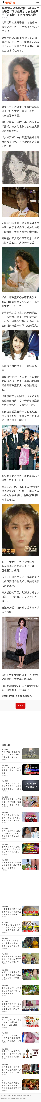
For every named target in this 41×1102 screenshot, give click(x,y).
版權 (24, 1098)
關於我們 (4, 1098)
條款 (17, 1098)
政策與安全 (11, 1098)
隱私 (20, 1098)
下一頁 (20, 705)
